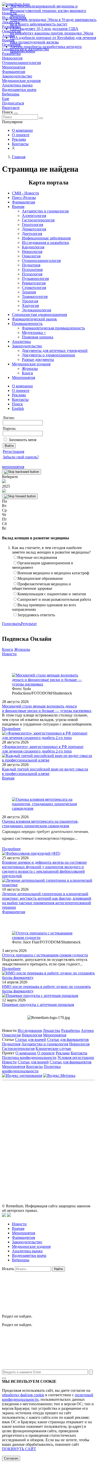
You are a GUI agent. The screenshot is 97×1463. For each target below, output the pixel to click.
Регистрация (13, 451)
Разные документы (38, 359)
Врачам (18, 206)
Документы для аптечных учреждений (55, 350)
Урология (30, 301)
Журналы (30, 368)
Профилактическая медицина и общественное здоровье (41, 586)
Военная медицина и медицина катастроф (53, 573)
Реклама (19, 139)
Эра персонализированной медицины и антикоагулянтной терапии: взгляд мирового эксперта (48, 10)
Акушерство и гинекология (45, 211)
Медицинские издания (21, 80)
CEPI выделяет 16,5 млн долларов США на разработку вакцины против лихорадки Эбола (51, 30)
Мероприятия (13, 67)
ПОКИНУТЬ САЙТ (19, 1449)
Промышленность (27, 323)
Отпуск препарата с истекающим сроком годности (45, 955)
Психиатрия (32, 269)
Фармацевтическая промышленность (53, 328)
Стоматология (34, 287)
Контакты (20, 144)
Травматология (35, 296)
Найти (58, 1269)
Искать (8, 1269)
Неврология (12, 58)
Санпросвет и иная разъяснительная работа (54, 599)
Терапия (29, 292)
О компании (22, 130)
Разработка (70, 1030)
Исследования (30, 1030)
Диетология (32, 233)
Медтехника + (34, 332)
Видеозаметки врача (19, 89)
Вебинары (10, 94)
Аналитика (21, 341)
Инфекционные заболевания (46, 238)
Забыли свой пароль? (21, 457)
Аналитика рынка (17, 85)
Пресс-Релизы (24, 197)
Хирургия (30, 305)
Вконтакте (11, 107)
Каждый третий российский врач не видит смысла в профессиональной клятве (45, 771)
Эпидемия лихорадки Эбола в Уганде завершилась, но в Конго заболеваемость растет (53, 21)
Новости (9, 654)
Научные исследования (37, 557)
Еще (5, 98)
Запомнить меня (22, 440)
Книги (27, 373)
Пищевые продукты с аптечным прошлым (38, 1004)
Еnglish (18, 408)
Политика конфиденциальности (29, 1057)
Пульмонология (35, 278)
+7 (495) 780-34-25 (70, 1116)
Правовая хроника (37, 337)
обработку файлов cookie (23, 1395)
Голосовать (11, 624)
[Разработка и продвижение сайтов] (4, 1215)
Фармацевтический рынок (34, 319)
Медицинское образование (40, 578)
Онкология (31, 256)
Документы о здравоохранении (48, 355)
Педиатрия (31, 265)
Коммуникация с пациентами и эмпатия (51, 594)
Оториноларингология (21, 62)
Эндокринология (36, 310)
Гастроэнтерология (38, 220)
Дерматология (34, 229)
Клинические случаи (53, 1048)
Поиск (17, 404)
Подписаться (13, 103)
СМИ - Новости (25, 193)
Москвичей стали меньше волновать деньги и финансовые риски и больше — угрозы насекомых (47, 708)
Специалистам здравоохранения (39, 314)
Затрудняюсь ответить (36, 615)
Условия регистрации (75, 1057)
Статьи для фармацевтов (68, 1039)
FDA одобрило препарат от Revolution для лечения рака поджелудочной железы (53, 39)
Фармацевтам (13, 71)
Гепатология (32, 224)
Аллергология (34, 215)
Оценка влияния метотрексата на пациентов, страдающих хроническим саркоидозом (40, 823)
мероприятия (13, 467)
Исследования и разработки (45, 242)
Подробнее (11, 729)
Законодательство (17, 76)
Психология (32, 274)
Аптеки (87, 1030)
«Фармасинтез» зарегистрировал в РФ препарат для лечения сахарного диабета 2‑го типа (43, 748)
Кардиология (33, 247)
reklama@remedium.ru (64, 1121)
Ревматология (34, 283)
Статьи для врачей (30, 1039)
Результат (29, 624)
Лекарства (51, 1030)
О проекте (20, 135)
